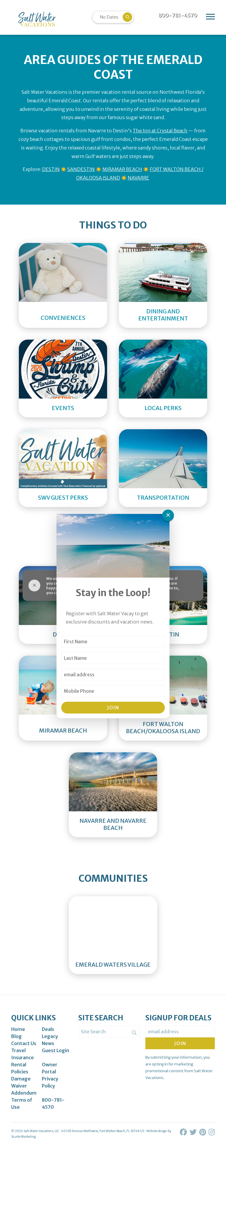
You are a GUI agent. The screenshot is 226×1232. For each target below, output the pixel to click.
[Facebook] (184, 1132)
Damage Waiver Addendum (23, 1086)
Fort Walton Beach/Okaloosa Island (163, 728)
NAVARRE (138, 178)
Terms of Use (21, 1103)
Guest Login (55, 1050)
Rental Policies (19, 1068)
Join (113, 707)
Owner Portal (49, 1068)
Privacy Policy (50, 1082)
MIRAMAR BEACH (122, 169)
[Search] (134, 1032)
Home (18, 1029)
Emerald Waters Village (113, 964)
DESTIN (51, 169)
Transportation (163, 497)
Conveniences (63, 317)
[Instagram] (212, 1132)
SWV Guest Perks (63, 497)
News (48, 1043)
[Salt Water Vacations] (37, 19)
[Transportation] (163, 458)
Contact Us (23, 1043)
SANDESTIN (81, 169)
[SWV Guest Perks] (63, 458)
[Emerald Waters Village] (113, 925)
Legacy (50, 1036)
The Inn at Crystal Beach (160, 131)
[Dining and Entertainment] (163, 272)
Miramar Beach (63, 730)
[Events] (63, 369)
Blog (16, 1036)
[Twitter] (194, 1132)
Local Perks (163, 408)
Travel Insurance (22, 1053)
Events (63, 408)
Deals (48, 1029)
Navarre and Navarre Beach (113, 824)
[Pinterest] (203, 1132)
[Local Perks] (163, 369)
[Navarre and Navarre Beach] (113, 781)
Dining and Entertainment (163, 315)
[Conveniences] (63, 275)
